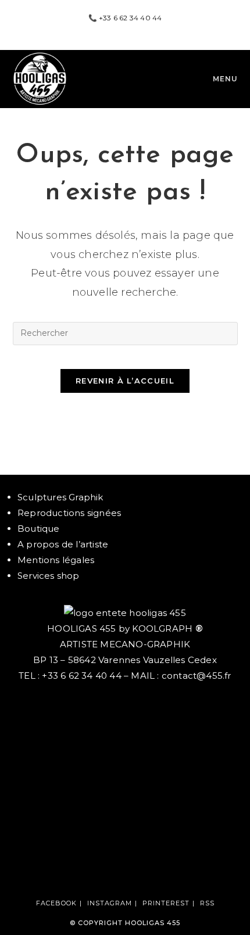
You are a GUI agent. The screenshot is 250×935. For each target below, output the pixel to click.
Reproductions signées (69, 512)
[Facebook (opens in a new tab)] (113, 29)
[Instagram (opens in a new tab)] (139, 29)
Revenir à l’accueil (125, 380)
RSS (207, 903)
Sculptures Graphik (60, 497)
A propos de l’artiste (62, 544)
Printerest (166, 903)
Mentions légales (55, 559)
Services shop (48, 575)
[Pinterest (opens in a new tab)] (126, 29)
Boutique (38, 528)
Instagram (109, 903)
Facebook (56, 903)
